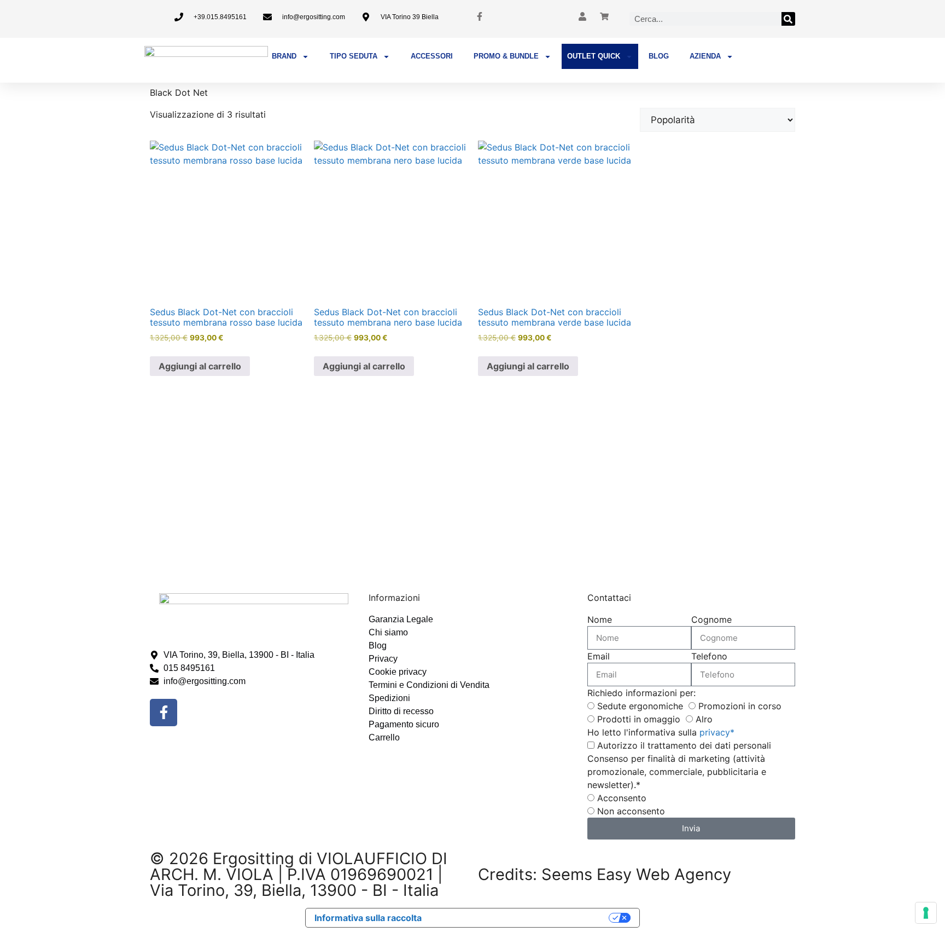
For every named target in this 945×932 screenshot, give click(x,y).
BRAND (284, 56)
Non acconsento (631, 811)
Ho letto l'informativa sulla (660, 732)
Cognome (711, 619)
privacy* (716, 732)
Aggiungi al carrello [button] (200, 366)
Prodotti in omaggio (638, 719)
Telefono (709, 656)
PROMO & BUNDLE (506, 56)
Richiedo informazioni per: (641, 692)
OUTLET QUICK (593, 56)
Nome (599, 619)
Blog (659, 56)
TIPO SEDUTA (353, 56)
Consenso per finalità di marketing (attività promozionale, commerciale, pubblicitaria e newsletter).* (676, 771)
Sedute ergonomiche (640, 706)
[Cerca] (788, 19)
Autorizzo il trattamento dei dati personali (684, 745)
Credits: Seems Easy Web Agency (604, 874)
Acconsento (621, 797)
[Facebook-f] (163, 712)
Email (598, 656)
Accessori (432, 56)
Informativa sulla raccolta (368, 917)
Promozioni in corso (739, 706)
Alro (704, 719)
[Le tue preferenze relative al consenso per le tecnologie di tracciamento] (925, 912)
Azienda (705, 56)
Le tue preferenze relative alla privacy (521, 917)
